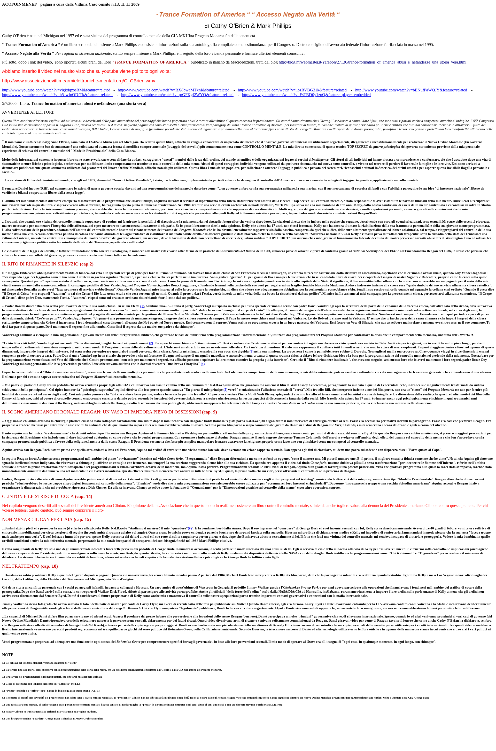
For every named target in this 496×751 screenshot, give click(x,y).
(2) (151, 343)
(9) (190, 528)
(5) (225, 390)
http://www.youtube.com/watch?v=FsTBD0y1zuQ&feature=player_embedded (306, 94)
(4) (203, 364)
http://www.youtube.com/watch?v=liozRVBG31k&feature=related (292, 90)
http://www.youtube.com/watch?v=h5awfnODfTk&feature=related (57, 94)
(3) (251, 351)
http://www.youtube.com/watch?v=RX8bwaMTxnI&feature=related (173, 90)
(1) (142, 306)
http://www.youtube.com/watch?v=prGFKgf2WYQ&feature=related (177, 94)
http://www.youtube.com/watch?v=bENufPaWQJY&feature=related (411, 90)
